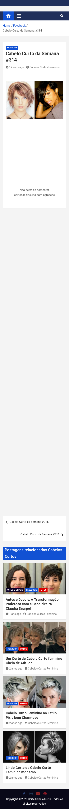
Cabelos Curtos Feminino (45, 67)
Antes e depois (15, 590)
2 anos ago (15, 668)
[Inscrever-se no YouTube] (38, 793)
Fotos (43, 590)
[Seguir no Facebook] (24, 793)
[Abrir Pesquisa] (62, 15)
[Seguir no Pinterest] (45, 793)
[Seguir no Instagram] (31, 793)
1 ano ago (15, 613)
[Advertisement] (34, 162)
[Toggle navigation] (19, 15)
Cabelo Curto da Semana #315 (29, 522)
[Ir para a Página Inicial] (8, 15)
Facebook (12, 47)
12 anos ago (16, 67)
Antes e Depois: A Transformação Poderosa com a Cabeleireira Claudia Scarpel (32, 603)
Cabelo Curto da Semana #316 (40, 534)
